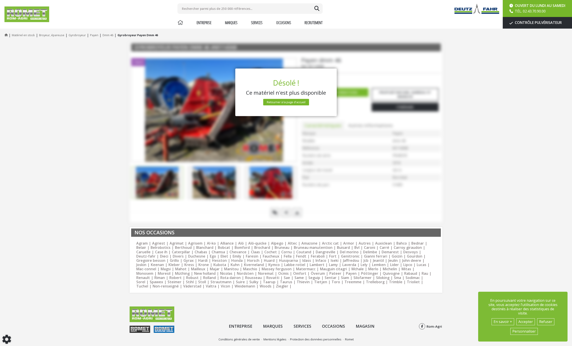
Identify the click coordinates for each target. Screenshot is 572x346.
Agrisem (195, 243)
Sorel (140, 282)
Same (299, 278)
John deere (411, 260)
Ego (213, 256)
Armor (348, 243)
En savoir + (503, 321)
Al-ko (211, 243)
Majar (215, 269)
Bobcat (224, 247)
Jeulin (393, 260)
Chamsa (218, 252)
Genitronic (350, 256)
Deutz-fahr (146, 256)
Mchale (357, 269)
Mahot (181, 269)
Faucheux (271, 256)
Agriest (158, 243)
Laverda (349, 265)
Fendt (301, 256)
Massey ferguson (277, 269)
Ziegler (282, 286)
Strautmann (220, 282)
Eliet (224, 256)
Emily (237, 256)
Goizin (397, 256)
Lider (394, 265)
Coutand (303, 252)
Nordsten (245, 273)
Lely (364, 265)
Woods (265, 286)
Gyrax (188, 260)
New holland (205, 273)
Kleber (174, 265)
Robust (192, 278)
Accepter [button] (525, 321)
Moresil (164, 273)
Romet (349, 339)
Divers (178, 256)
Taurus (286, 282)
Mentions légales (274, 339)
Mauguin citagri (333, 269)
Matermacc (305, 269)
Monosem (144, 273)
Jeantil (378, 260)
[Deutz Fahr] (476, 9)
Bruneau (282, 247)
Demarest (390, 252)
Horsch (253, 260)
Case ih (161, 252)
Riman (159, 278)
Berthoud (183, 247)
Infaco (320, 260)
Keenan (157, 265)
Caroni (369, 247)
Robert (175, 278)
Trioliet (413, 282)
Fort (332, 256)
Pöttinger (369, 273)
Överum (318, 273)
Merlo (373, 269)
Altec (292, 243)
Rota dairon (230, 278)
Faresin (252, 256)
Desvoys (410, 252)
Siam (345, 278)
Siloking (382, 278)
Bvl (357, 247)
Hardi (203, 260)
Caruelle (143, 252)
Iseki (335, 260)
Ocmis (283, 273)
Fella (288, 256)
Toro (336, 282)
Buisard (343, 247)
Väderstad (192, 286)
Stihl (190, 282)
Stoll (202, 282)
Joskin (141, 265)
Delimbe (370, 252)
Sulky (254, 282)
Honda (237, 260)
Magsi (166, 269)
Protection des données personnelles (315, 339)
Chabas (201, 252)
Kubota (219, 265)
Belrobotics (160, 247)
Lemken (379, 265)
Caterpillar (181, 252)
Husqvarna (288, 260)
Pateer (335, 273)
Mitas (406, 269)
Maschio (250, 269)
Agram (142, 243)
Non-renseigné (166, 286)
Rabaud (410, 273)
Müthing (182, 273)
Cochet (270, 252)
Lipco (407, 265)
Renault (143, 278)
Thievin (303, 282)
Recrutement (314, 22)
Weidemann (245, 286)
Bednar (417, 243)
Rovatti (272, 278)
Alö (241, 243)
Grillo (174, 260)
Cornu (286, 252)
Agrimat (177, 243)
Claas (255, 252)
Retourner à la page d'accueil (286, 102)
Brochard (262, 247)
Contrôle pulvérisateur (538, 22)
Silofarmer (362, 278)
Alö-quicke (257, 243)
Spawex (156, 282)
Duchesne (196, 256)
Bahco (401, 243)
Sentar (330, 278)
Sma (397, 278)
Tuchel (142, 286)
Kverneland (254, 265)
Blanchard (204, 247)
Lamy (333, 265)
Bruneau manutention (313, 247)
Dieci (164, 256)
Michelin (390, 269)
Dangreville (325, 252)
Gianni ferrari (375, 256)
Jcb (366, 260)
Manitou (231, 269)
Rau (425, 273)
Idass (306, 260)
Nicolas (226, 273)
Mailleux (198, 269)
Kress (189, 265)
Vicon (225, 286)
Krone (203, 265)
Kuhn (235, 265)
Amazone (309, 243)
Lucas (421, 265)
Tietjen (320, 282)
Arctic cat (330, 243)
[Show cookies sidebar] (6, 339)
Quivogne (391, 273)
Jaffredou (351, 260)
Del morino (349, 252)
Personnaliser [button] (524, 331)
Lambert (317, 265)
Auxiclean (383, 243)
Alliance (227, 243)
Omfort (299, 273)
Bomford (242, 247)
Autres (365, 243)
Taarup (269, 282)
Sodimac (413, 278)
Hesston (219, 260)
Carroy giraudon (408, 247)
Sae (287, 278)
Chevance (237, 252)
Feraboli (318, 256)
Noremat (266, 273)
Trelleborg (375, 282)
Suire (240, 282)
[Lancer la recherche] (317, 8)
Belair (141, 247)
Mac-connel (146, 269)
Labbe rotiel (294, 265)
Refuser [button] (545, 321)
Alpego (277, 243)
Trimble (395, 282)
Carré (384, 247)
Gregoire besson (150, 260)
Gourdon (414, 256)
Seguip (314, 278)
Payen (351, 273)
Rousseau (253, 278)
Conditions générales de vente (239, 339)
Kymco (274, 265)
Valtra (211, 286)
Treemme (353, 282)
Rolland (209, 278)
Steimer (174, 282)
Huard (269, 260)
